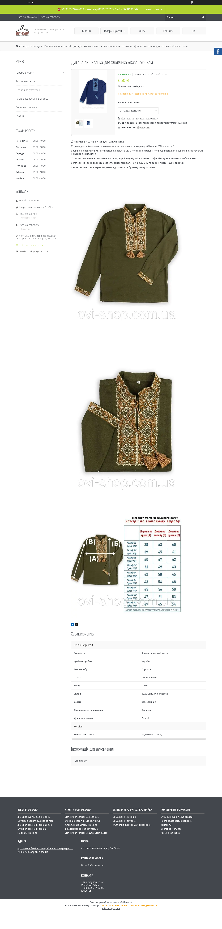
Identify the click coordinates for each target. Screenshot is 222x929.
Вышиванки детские (124, 820)
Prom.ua (128, 902)
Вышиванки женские (124, 816)
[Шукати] (202, 17)
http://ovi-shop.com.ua (32, 245)
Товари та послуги (31, 46)
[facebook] (72, 625)
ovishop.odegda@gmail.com (34, 251)
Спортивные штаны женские (81, 824)
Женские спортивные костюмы (82, 820)
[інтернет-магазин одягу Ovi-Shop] (22, 31)
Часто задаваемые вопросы (32, 98)
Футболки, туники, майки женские (132, 824)
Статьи (20, 116)
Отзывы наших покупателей (177, 816)
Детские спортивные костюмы (82, 816)
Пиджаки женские (27, 832)
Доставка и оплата (26, 107)
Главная (86, 31)
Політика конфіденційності (143, 905)
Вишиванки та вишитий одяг (60, 46)
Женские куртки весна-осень (34, 816)
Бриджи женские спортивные (81, 828)
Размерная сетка (25, 81)
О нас (142, 31)
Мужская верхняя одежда (32, 828)
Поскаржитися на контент (114, 905)
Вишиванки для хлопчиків (117, 46)
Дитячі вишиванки (89, 46)
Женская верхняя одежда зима (35, 824)
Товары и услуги (113, 31)
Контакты (168, 31)
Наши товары (153, 9)
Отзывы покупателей (28, 90)
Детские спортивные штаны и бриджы (86, 832)
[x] (76, 625)
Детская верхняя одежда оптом (35, 820)
